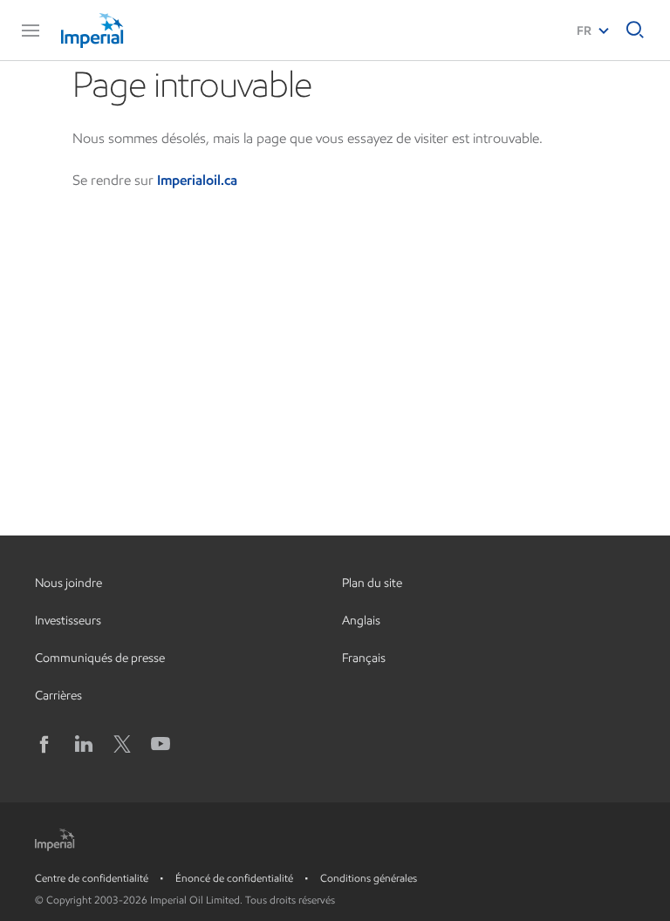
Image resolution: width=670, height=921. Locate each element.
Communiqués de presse (100, 658)
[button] (30, 30)
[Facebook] (45, 743)
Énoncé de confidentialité (234, 877)
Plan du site (372, 583)
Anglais (361, 620)
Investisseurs (68, 620)
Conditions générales (368, 877)
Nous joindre (68, 583)
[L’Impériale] (128, 30)
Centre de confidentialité (91, 877)
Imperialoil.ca (197, 180)
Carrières (58, 695)
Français (364, 658)
